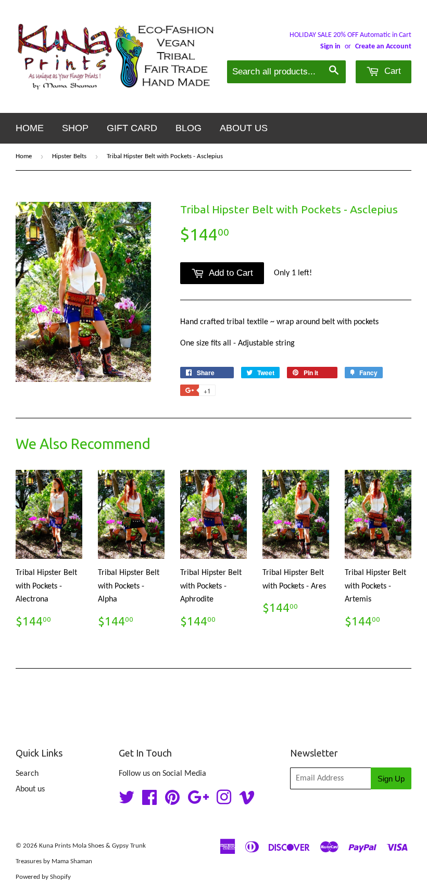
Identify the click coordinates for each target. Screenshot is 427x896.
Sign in (330, 46)
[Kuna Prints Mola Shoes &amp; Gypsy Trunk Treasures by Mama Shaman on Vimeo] (247, 801)
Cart (391, 71)
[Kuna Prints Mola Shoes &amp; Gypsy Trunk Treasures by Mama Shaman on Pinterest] (172, 801)
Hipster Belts (69, 156)
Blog (188, 128)
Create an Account (383, 46)
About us (244, 128)
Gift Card (132, 128)
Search (27, 774)
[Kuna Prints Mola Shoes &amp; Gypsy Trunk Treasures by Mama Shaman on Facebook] (149, 801)
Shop (75, 128)
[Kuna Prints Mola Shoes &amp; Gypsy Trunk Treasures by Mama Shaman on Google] (198, 801)
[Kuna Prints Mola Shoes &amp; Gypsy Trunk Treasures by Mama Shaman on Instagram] (224, 801)
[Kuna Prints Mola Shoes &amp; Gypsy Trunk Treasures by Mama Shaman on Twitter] (126, 801)
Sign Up (391, 778)
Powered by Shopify (43, 877)
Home (30, 128)
